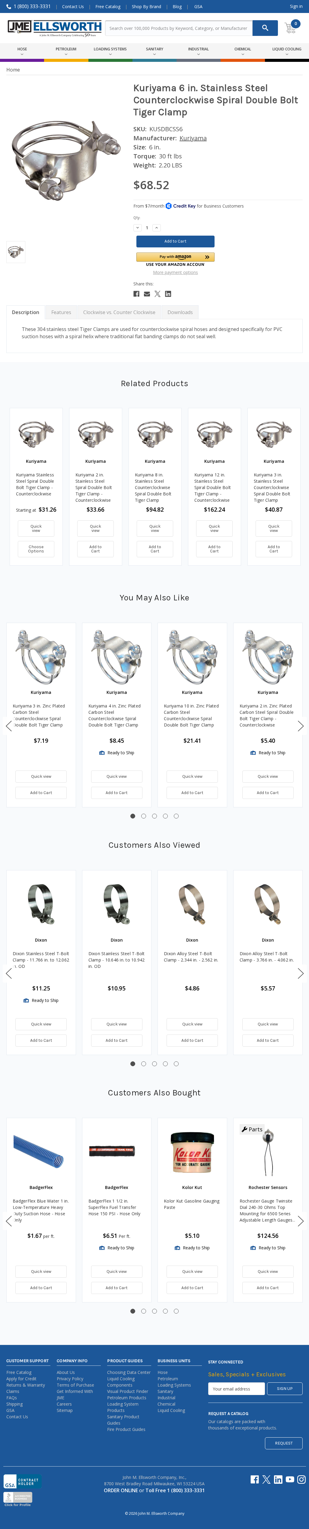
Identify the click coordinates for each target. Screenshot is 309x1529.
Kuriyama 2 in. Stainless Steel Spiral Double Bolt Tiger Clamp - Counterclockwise (93, 487)
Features (61, 312)
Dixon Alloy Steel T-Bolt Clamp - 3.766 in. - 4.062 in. (267, 957)
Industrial (166, 1397)
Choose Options (36, 549)
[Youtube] (290, 1479)
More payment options (175, 272)
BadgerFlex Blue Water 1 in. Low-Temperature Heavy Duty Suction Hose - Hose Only (41, 1210)
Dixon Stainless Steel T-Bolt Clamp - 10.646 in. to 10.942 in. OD (116, 960)
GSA (198, 6)
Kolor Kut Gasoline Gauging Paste (192, 1204)
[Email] (147, 294)
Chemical (166, 1404)
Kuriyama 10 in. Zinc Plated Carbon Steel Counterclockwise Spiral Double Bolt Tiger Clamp (191, 715)
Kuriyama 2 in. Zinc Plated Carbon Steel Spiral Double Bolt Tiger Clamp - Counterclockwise (267, 715)
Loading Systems (174, 1385)
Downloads (180, 312)
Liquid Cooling (171, 1410)
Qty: (136, 217)
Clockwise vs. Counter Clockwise (119, 312)
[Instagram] (301, 1479)
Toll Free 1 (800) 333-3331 (175, 1490)
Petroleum (168, 1378)
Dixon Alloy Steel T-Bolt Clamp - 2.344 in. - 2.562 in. (191, 957)
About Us (66, 1372)
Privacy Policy (70, 1378)
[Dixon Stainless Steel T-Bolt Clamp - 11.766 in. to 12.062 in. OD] (41, 905)
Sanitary (165, 1391)
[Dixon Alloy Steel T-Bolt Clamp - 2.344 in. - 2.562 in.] (192, 905)
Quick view (36, 528)
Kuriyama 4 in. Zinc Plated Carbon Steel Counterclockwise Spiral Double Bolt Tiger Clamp (114, 715)
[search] (265, 28)
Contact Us (73, 6)
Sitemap (65, 1410)
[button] (175, 259)
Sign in (296, 6)
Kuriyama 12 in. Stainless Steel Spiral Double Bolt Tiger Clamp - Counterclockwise (212, 487)
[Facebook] (136, 294)
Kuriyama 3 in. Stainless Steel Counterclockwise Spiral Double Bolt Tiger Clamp (272, 487)
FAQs (11, 1397)
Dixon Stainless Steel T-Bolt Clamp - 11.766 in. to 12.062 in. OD (41, 960)
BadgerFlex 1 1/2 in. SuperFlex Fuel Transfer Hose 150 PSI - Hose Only (114, 1207)
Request (284, 1443)
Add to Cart (95, 549)
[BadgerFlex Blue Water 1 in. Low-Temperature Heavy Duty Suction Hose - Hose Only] (41, 1152)
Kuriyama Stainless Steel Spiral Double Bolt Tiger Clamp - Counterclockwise (35, 484)
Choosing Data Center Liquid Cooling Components (129, 1378)
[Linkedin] (168, 294)
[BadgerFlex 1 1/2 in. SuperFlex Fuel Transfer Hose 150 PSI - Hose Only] (117, 1152)
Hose (163, 1372)
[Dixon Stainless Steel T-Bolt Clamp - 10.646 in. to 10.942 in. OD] (117, 905)
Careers (64, 1404)
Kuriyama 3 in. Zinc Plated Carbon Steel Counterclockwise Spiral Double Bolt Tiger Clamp (39, 715)
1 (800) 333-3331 (32, 6)
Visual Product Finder (127, 1391)
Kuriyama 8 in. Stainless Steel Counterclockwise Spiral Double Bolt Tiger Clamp (153, 487)
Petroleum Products (126, 1397)
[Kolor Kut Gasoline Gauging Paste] (192, 1152)
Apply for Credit (21, 1378)
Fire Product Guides (126, 1429)
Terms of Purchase (75, 1385)
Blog (177, 6)
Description (25, 312)
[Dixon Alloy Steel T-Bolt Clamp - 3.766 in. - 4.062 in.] (268, 905)
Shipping (14, 1404)
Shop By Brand (146, 6)
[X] (157, 294)
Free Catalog (107, 6)
